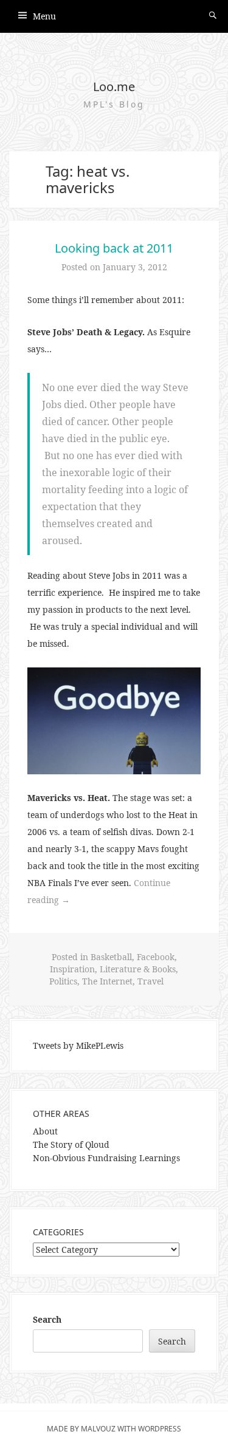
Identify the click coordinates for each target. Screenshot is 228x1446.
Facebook (155, 957)
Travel (150, 981)
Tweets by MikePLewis (78, 1045)
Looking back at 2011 (114, 248)
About (45, 1131)
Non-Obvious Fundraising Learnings (106, 1158)
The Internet (107, 981)
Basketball (111, 957)
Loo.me (114, 86)
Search (47, 1319)
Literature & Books (138, 969)
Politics (63, 981)
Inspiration (72, 969)
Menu (44, 16)
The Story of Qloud (71, 1144)
